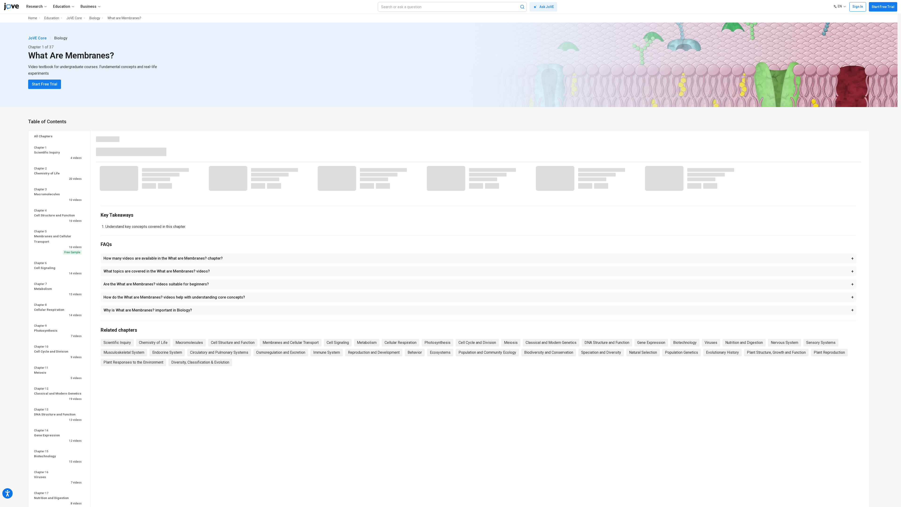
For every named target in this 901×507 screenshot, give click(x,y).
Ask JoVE (546, 7)
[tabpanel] (478, 181)
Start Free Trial (883, 7)
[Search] (522, 6)
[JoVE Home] (11, 6)
